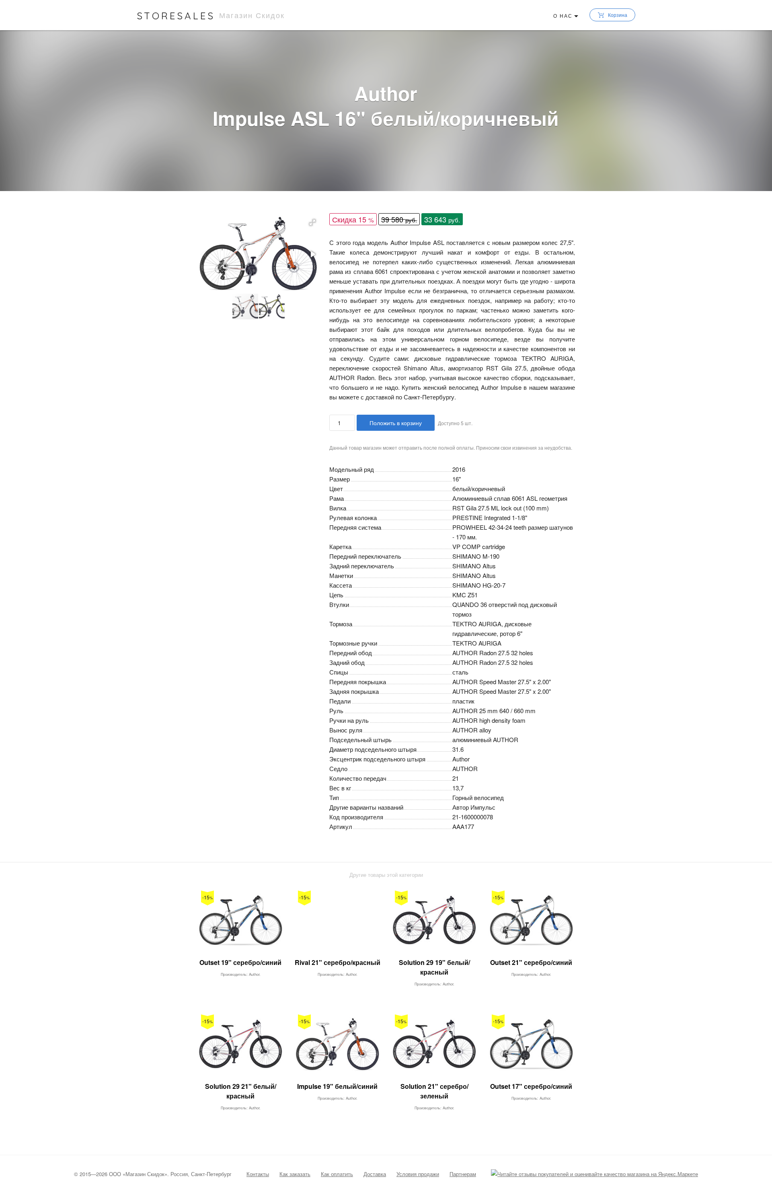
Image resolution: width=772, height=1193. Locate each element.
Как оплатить (337, 1174)
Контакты (257, 1174)
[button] (312, 222)
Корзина (617, 14)
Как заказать (294, 1174)
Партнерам (463, 1174)
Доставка (374, 1174)
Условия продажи (417, 1174)
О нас (563, 15)
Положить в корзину (396, 423)
